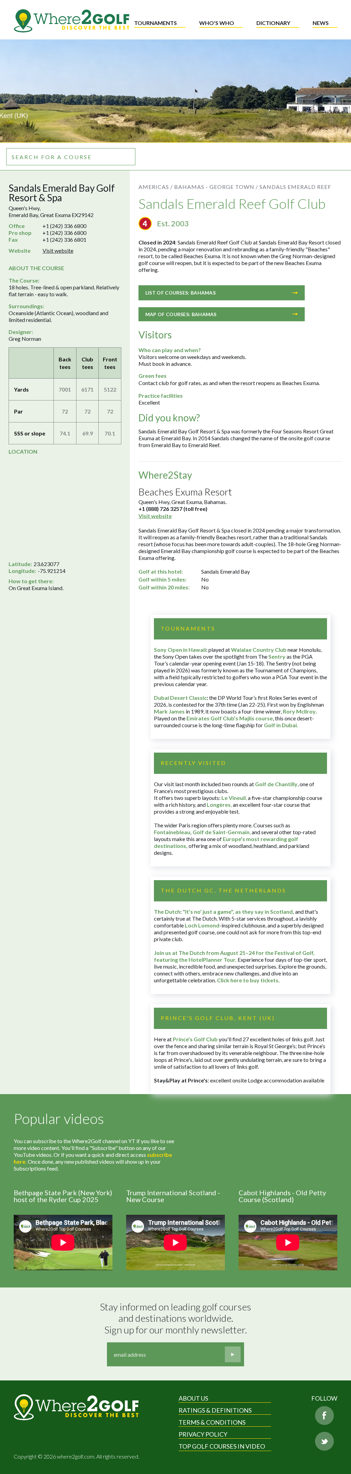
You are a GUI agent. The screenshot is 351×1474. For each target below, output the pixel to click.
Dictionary (273, 23)
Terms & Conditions (212, 1422)
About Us (193, 1398)
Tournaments (155, 23)
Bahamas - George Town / (216, 186)
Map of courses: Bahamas (181, 314)
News (321, 23)
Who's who (216, 23)
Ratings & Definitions (215, 1410)
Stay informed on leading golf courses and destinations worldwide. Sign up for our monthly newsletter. (176, 1318)
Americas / (155, 186)
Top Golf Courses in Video (222, 1446)
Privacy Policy (203, 1434)
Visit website (58, 250)
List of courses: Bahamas (180, 293)
